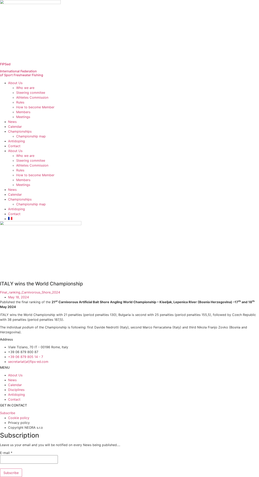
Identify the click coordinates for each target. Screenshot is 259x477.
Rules (20, 102)
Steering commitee (30, 93)
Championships (20, 131)
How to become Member (35, 107)
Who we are (25, 88)
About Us (15, 83)
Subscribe (11, 473)
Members (23, 112)
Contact (14, 146)
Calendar (15, 127)
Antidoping (16, 141)
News (12, 122)
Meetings (23, 117)
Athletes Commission (32, 97)
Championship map (31, 136)
